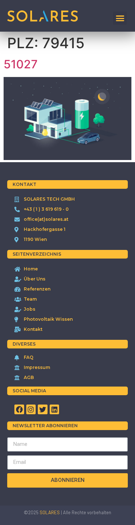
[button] (120, 18)
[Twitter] (43, 409)
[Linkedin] (54, 409)
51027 (21, 64)
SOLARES (50, 512)
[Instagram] (31, 409)
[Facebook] (19, 409)
